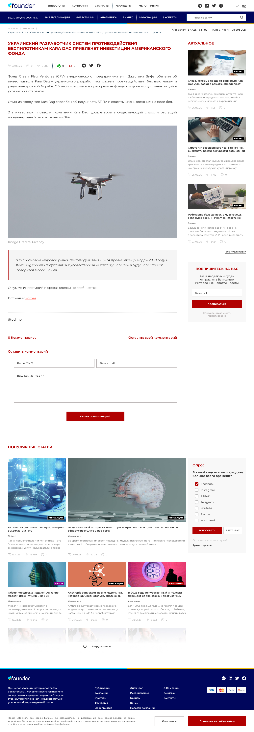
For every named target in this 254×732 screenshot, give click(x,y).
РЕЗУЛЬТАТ (233, 530)
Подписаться (217, 304)
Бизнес (128, 17)
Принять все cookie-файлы (217, 721)
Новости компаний (142, 707)
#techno (15, 319)
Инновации (148, 17)
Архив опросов (202, 545)
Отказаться (169, 721)
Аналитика (108, 17)
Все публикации (57, 17)
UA (237, 5)
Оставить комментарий (95, 416)
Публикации (102, 688)
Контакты (170, 697)
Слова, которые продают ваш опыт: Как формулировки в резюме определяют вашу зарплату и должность (215, 84)
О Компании (171, 688)
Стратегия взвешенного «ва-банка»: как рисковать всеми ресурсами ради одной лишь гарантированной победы (216, 151)
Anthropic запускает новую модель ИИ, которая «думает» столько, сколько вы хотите (95, 596)
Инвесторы (56, 5)
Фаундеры (124, 5)
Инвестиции (85, 17)
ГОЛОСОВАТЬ (207, 530)
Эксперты (170, 17)
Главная (13, 28)
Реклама (169, 692)
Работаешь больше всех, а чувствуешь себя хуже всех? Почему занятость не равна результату (215, 218)
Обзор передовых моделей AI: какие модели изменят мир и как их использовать (33, 596)
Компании (80, 5)
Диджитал (136, 688)
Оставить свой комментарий (152, 337)
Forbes (30, 298)
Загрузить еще (101, 646)
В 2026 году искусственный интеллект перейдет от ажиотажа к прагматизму (155, 594)
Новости (28, 28)
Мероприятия (149, 5)
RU (244, 5)
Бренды (135, 697)
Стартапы (102, 5)
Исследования (139, 692)
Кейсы (134, 702)
